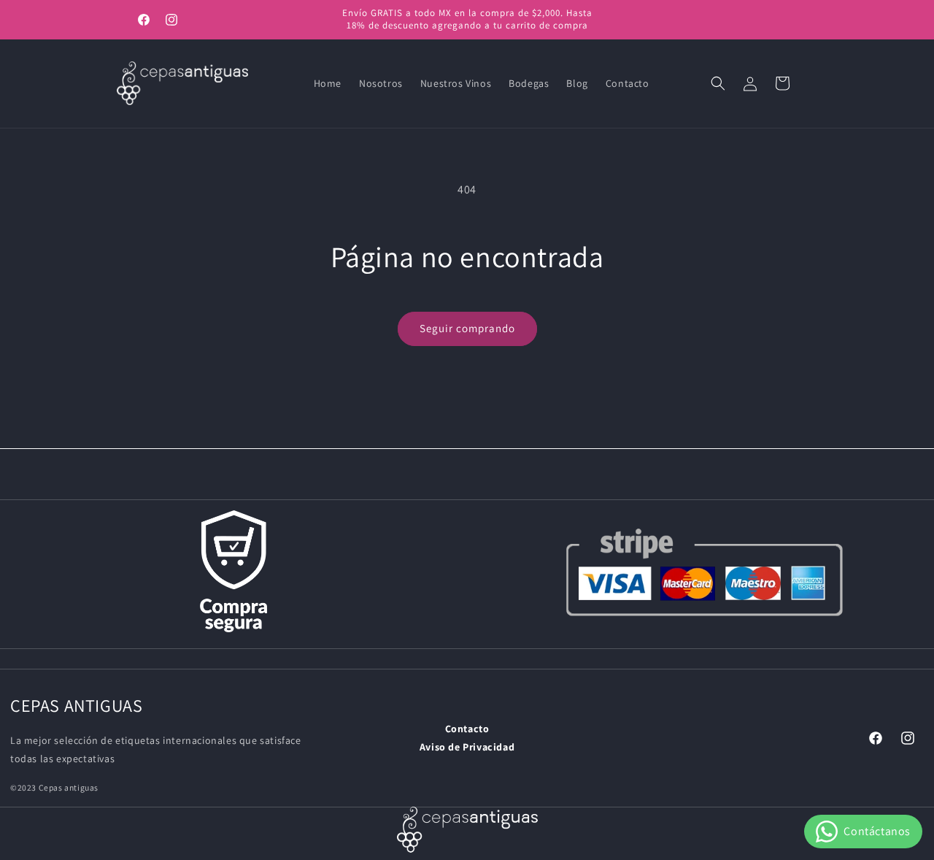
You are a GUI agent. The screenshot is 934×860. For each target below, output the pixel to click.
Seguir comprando (467, 328)
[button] (718, 83)
